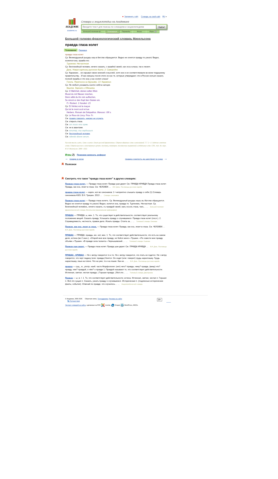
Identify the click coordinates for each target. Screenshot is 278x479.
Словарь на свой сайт (150, 17)
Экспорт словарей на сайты (75, 305)
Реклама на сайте (115, 299)
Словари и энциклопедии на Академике (105, 21)
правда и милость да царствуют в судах (144, 159)
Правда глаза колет (75, 200)
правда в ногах (77, 159)
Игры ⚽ (153, 32)
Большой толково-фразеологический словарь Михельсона (93, 32)
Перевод (83, 50)
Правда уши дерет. (75, 246)
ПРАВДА (69, 215)
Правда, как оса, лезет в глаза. (81, 226)
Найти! (161, 27)
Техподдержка (103, 299)
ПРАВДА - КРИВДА (74, 255)
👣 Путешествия (73, 301)
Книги (139, 32)
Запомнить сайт (131, 17)
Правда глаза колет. (75, 184)
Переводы (126, 32)
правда (69, 266)
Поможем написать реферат (91, 155)
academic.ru (72, 31)
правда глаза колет (75, 192)
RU (163, 17)
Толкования (112, 32)
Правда (69, 278)
